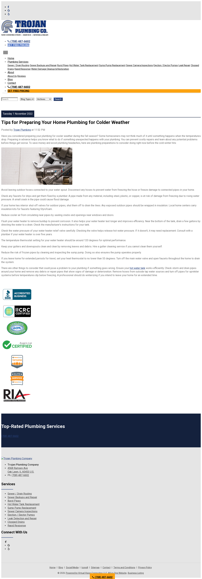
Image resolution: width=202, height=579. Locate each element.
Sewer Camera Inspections (139, 65)
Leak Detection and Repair (22, 518)
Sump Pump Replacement (112, 65)
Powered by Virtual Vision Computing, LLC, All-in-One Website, (96, 573)
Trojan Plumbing (22, 129)
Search (58, 99)
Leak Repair (184, 65)
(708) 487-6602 (20, 41)
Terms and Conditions (124, 567)
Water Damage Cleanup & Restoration (50, 69)
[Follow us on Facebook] (8, 7)
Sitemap (95, 567)
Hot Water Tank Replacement (83, 65)
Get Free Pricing (18, 45)
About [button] (11, 72)
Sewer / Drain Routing (18, 65)
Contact (12, 82)
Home (11, 58)
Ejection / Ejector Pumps (166, 65)
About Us (12, 76)
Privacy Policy (145, 567)
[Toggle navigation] (5, 52)
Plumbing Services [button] (18, 61)
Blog (10, 79)
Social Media (72, 567)
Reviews (21, 76)
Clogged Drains (16, 521)
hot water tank (137, 268)
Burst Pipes (63, 65)
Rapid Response (23, 69)
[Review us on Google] (9, 10)
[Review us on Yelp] (9, 14)
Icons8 (85, 567)
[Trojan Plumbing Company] (16, 458)
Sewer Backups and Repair (43, 65)
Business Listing (136, 573)
